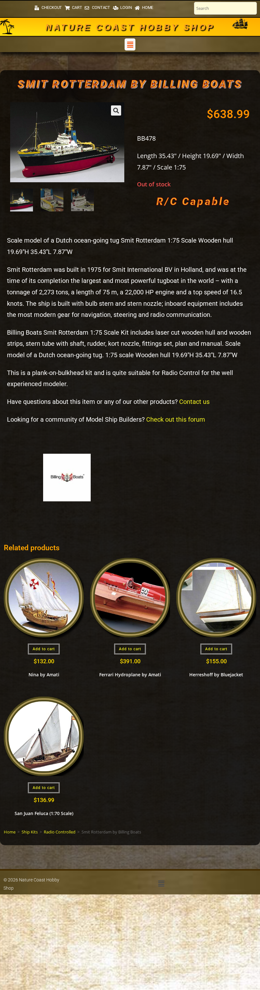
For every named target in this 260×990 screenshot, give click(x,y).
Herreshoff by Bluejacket (216, 675)
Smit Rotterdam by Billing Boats (129, 83)
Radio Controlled (59, 832)
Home (10, 832)
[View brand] (67, 477)
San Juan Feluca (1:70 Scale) (44, 813)
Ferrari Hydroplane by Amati (130, 675)
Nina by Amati (44, 675)
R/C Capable (193, 201)
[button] (130, 44)
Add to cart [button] (44, 649)
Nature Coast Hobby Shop (129, 27)
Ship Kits (30, 832)
